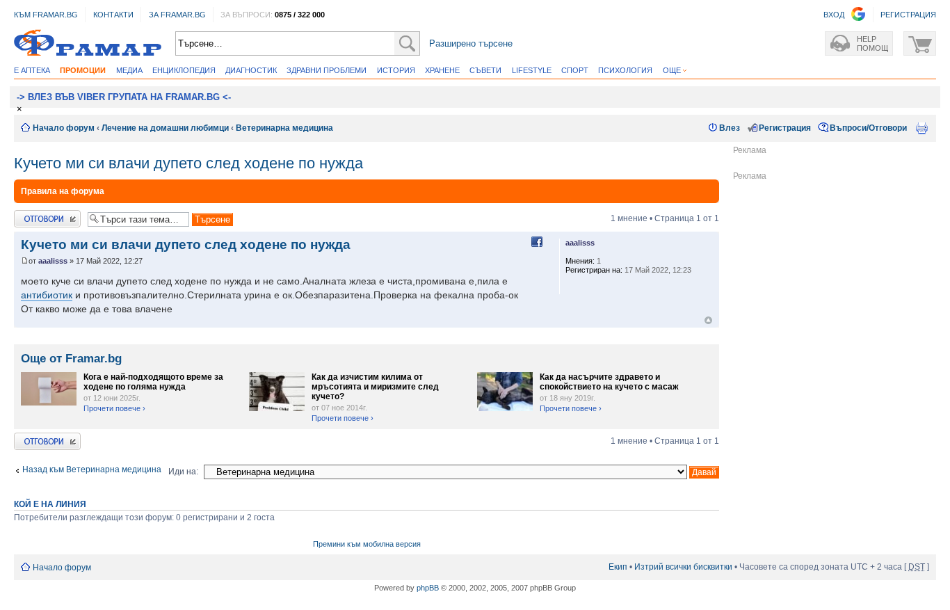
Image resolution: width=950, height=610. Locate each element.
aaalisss (52, 261)
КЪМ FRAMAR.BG (46, 14)
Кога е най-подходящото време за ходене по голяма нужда (153, 382)
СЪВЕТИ (485, 70)
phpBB (428, 588)
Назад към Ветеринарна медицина (91, 469)
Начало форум (64, 128)
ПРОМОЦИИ (83, 70)
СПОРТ (574, 70)
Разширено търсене (471, 43)
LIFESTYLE (532, 70)
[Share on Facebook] (537, 242)
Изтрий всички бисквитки (683, 567)
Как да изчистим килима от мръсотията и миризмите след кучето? (375, 386)
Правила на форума (62, 191)
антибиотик (46, 294)
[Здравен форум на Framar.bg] (87, 43)
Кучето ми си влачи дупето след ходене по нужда (188, 163)
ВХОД (833, 14)
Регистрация (785, 128)
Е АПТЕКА (32, 70)
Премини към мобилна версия (367, 544)
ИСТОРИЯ (396, 70)
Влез (729, 128)
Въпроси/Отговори (868, 128)
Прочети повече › (114, 408)
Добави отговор (45, 215)
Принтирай (921, 128)
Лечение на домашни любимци (165, 128)
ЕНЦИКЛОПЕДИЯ (184, 70)
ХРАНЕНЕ (442, 70)
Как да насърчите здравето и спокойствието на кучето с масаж (609, 382)
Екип (618, 567)
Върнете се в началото (708, 320)
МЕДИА (129, 70)
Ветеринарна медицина (284, 128)
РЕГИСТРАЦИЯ (908, 14)
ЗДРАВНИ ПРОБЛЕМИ (327, 70)
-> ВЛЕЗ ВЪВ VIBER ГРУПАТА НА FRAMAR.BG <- (124, 97)
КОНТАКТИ (113, 14)
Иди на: (183, 471)
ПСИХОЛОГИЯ (625, 70)
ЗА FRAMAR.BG (177, 14)
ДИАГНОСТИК (251, 70)
